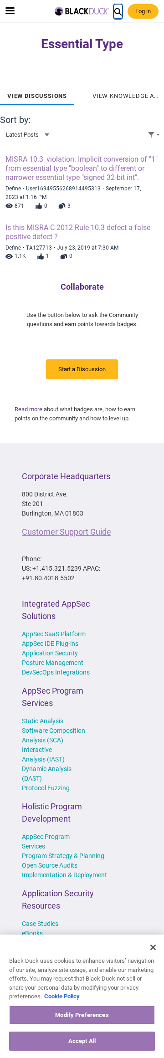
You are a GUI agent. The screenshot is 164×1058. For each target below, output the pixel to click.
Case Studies (40, 923)
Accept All (82, 1041)
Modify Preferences (81, 1015)
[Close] (153, 947)
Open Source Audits (49, 865)
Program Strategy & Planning (63, 855)
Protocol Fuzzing (46, 788)
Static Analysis (42, 721)
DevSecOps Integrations (56, 672)
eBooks (32, 933)
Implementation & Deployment (64, 875)
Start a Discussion (82, 369)
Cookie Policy (62, 996)
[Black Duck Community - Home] (82, 11)
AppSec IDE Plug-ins (50, 643)
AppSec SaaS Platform (54, 634)
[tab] (37, 93)
